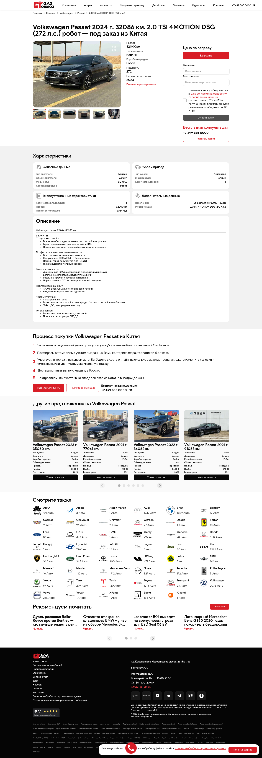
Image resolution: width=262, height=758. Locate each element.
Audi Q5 (58, 747)
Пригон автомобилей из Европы (66, 728)
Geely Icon (205, 738)
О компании (69, 5)
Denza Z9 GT (179, 742)
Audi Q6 (50, 747)
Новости (37, 684)
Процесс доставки (43, 668)
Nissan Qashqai (199, 728)
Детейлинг (158, 5)
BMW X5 (98, 747)
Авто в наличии (105, 724)
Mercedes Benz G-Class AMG (50, 733)
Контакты (218, 5)
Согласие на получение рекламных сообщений (60, 700)
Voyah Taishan (190, 742)
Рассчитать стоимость (48, 388)
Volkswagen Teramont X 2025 (171, 728)
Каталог (104, 5)
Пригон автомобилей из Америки (43, 728)
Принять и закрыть (242, 750)
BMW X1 (97, 733)
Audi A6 (35, 747)
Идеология (198, 5)
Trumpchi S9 (61, 742)
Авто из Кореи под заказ (70, 724)
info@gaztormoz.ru (142, 673)
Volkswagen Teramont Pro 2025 (132, 728)
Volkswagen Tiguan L (86, 742)
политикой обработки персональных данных (200, 748)
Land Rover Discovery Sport (190, 738)
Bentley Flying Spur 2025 (214, 728)
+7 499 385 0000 (241, 5)
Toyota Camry (220, 742)
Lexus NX (165, 733)
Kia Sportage (50, 742)
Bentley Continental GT (58, 738)
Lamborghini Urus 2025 (152, 728)
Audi (180, 733)
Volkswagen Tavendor (117, 742)
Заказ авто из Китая (39, 724)
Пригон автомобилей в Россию (187, 724)
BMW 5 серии (88, 747)
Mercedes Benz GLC (108, 733)
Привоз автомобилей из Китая (88, 728)
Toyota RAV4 (209, 742)
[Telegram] (253, 5)
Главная (37, 13)
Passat (81, 13)
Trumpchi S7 (187, 728)
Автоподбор (116, 724)
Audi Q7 (42, 747)
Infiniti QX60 (168, 742)
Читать (38, 628)
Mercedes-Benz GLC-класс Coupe (78, 738)
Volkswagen (66, 13)
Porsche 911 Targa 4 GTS (40, 738)
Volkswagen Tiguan (101, 742)
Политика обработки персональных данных (58, 696)
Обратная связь (141, 686)
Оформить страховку (132, 5)
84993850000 (139, 667)
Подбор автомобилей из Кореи (149, 724)
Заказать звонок (206, 139)
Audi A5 (173, 733)
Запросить (206, 55)
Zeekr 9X (158, 742)
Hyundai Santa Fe (38, 742)
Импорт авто (40, 661)
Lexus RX (200, 742)
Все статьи (220, 606)
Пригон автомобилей (168, 724)
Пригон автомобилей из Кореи (110, 728)
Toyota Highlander (147, 742)
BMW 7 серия (147, 738)
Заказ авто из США (54, 724)
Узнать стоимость (55, 477)
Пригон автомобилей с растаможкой (211, 724)
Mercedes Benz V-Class (191, 733)
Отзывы (37, 688)
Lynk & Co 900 (72, 742)
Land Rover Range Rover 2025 (150, 733)
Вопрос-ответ (40, 676)
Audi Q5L (35, 733)
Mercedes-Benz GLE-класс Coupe (103, 738)
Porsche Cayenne (68, 733)
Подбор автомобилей (130, 724)
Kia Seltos (67, 747)
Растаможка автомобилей (47, 665)
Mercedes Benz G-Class (84, 733)
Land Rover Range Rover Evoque (128, 733)
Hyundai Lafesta (217, 738)
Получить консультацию (83, 388)
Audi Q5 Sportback (208, 733)
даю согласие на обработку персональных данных (208, 95)
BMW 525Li (36, 752)
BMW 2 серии (77, 747)
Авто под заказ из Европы (89, 724)
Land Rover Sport (174, 738)
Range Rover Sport (160, 738)
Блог (35, 680)
